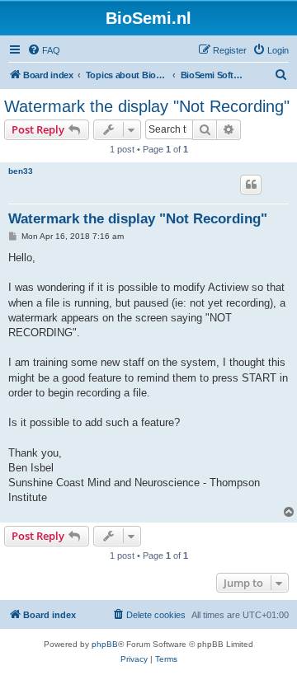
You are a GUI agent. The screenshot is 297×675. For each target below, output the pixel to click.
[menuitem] (43, 50)
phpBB (105, 644)
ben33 (20, 171)
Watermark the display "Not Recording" (147, 106)
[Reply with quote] (251, 185)
